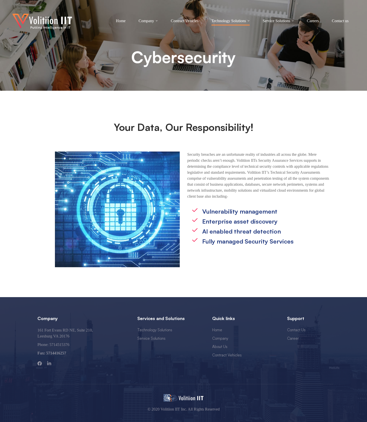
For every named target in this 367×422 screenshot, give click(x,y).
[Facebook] (39, 363)
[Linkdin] (49, 363)
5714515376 (59, 344)
